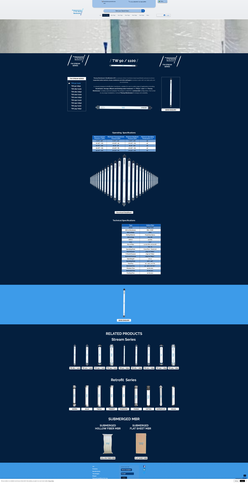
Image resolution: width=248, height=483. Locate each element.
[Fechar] (246, 481)
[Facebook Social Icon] (144, 466)
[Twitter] (144, 473)
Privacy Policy (51, 481)
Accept (242, 481)
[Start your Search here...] (143, 10)
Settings (236, 481)
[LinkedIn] (144, 469)
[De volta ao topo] (245, 476)
